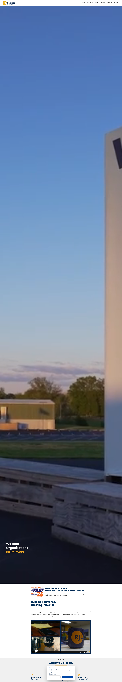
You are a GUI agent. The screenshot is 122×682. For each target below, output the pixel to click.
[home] (10, 3)
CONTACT (109, 2)
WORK (96, 2)
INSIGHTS (103, 2)
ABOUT (83, 2)
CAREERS (116, 2)
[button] (90, 3)
